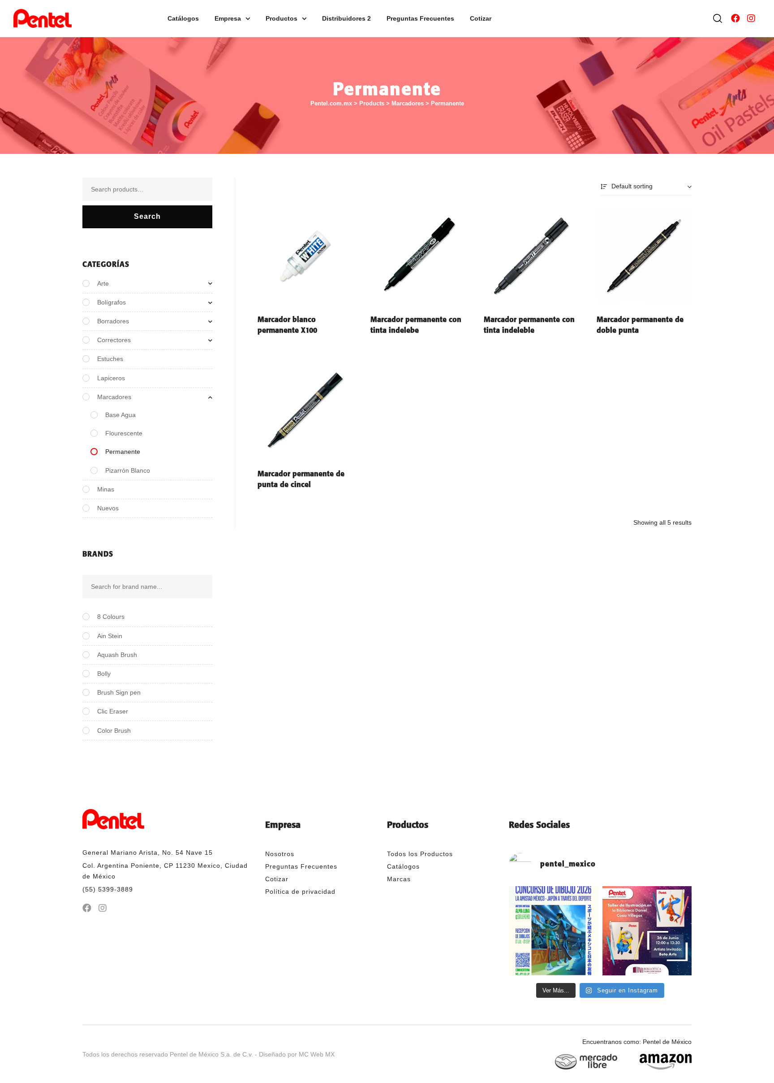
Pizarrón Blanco (127, 470)
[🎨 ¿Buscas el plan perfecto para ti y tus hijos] (647, 930)
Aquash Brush (117, 654)
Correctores (114, 340)
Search (147, 216)
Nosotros (279, 853)
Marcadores (114, 396)
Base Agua (120, 414)
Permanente (122, 451)
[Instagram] (751, 18)
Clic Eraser (112, 711)
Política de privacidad (300, 891)
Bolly (104, 673)
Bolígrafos (111, 302)
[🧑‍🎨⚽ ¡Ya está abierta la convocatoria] (553, 930)
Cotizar (480, 18)
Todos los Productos (420, 853)
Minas (105, 489)
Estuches (110, 358)
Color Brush (114, 730)
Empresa (228, 18)
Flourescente (123, 433)
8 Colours (111, 616)
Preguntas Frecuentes (420, 18)
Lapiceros (111, 378)
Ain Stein (109, 635)
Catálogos (183, 18)
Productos (281, 18)
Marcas (399, 879)
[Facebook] (735, 18)
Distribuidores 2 (346, 18)
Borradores (113, 321)
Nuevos (108, 508)
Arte (103, 283)
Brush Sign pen (119, 692)
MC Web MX (317, 1054)
